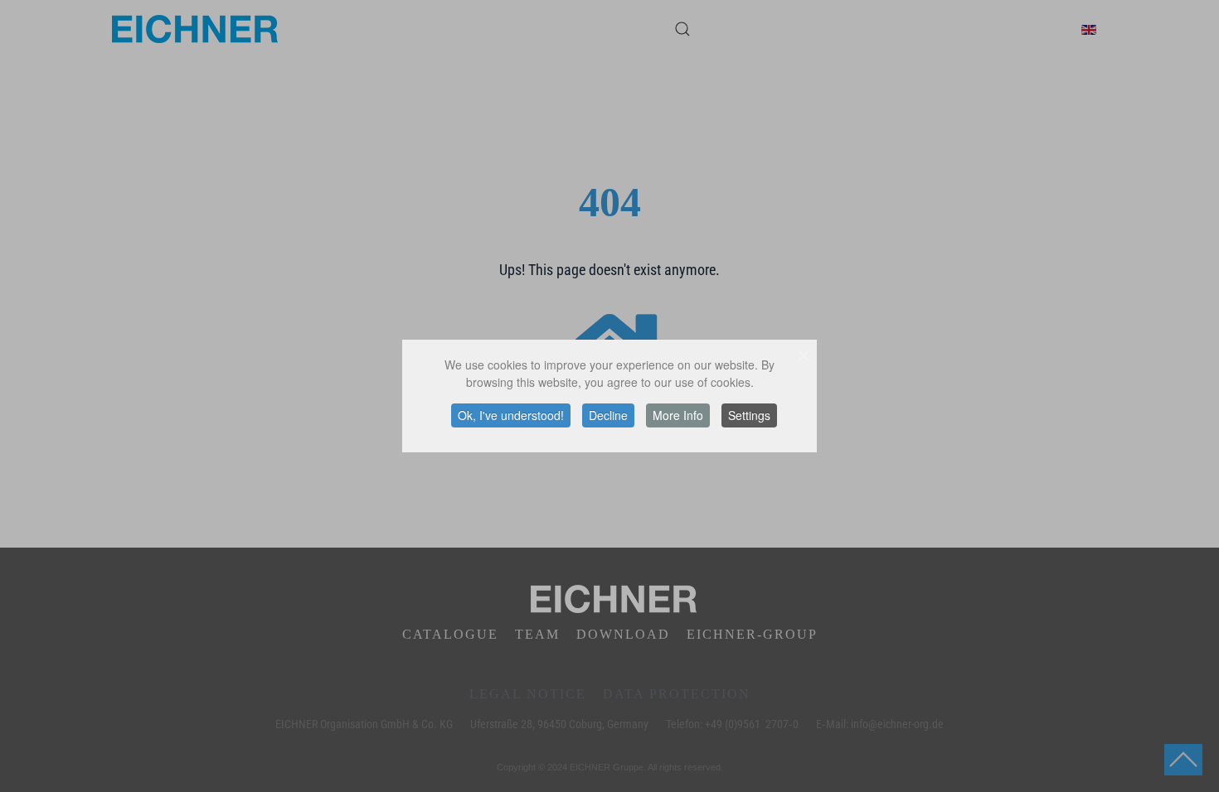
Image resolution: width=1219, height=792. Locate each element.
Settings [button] (749, 415)
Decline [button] (608, 415)
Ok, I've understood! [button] (511, 415)
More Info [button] (678, 415)
